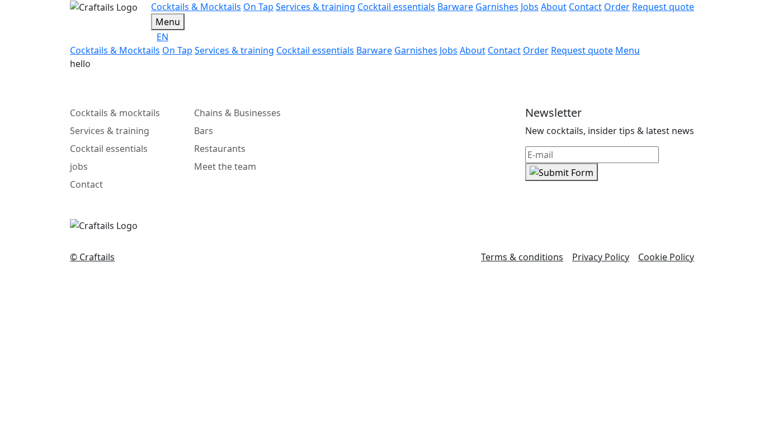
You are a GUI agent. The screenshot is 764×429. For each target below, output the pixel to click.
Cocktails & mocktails (115, 113)
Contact (86, 184)
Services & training (109, 131)
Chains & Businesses (237, 113)
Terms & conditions (522, 257)
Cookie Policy (666, 257)
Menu (167, 22)
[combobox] (425, 37)
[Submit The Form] (561, 172)
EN (162, 37)
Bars (203, 131)
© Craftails (92, 257)
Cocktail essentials (109, 148)
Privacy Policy (600, 257)
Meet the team (225, 166)
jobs (79, 166)
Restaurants (220, 148)
